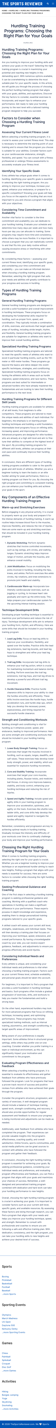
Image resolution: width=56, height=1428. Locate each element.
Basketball (7, 1283)
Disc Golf (6, 1367)
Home (4, 11)
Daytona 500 (8, 1325)
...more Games (9, 1370)
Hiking (5, 1391)
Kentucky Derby (10, 1329)
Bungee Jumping (10, 1395)
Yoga (4, 1398)
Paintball (6, 1356)
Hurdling (13, 11)
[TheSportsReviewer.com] (22, 3)
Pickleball (6, 1280)
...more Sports (9, 1294)
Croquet (6, 1363)
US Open (6, 1322)
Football (6, 1287)
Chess (5, 1353)
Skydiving (7, 1402)
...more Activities (10, 1409)
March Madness (9, 1318)
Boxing (5, 1276)
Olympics (6, 1315)
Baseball (6, 1290)
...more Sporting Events (13, 1332)
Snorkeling (7, 1405)
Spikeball (6, 1360)
